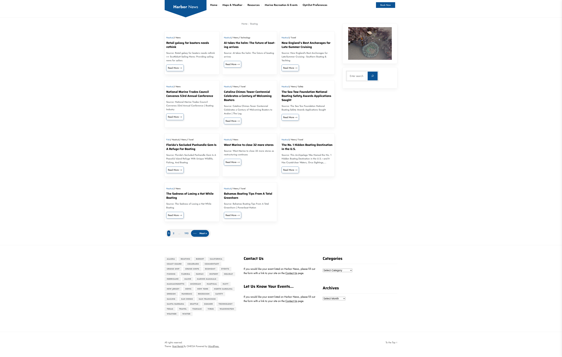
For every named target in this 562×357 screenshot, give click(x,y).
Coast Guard (174, 264)
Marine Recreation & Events (281, 5)
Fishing (171, 274)
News (178, 37)
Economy (210, 269)
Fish (168, 139)
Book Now (385, 5)
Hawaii (200, 274)
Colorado (193, 264)
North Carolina (223, 289)
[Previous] (354, 43)
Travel (293, 37)
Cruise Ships (192, 269)
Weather (172, 314)
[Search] (373, 75)
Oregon (171, 294)
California (216, 259)
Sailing (171, 299)
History (213, 274)
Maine (187, 279)
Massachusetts (175, 284)
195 (186, 233)
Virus (211, 309)
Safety (300, 86)
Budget (200, 259)
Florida (185, 274)
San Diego (187, 299)
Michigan (195, 284)
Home (213, 5)
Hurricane (173, 279)
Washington (227, 309)
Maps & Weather (232, 5)
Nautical (169, 37)
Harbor (185, 6)
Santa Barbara (175, 304)
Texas (170, 309)
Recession (204, 294)
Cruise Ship (173, 269)
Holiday (228, 274)
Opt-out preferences (315, 5)
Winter (186, 314)
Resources (253, 5)
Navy (225, 284)
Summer (208, 304)
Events (225, 269)
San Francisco (207, 299)
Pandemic (187, 294)
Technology (245, 37)
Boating (185, 259)
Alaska (171, 259)
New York (202, 289)
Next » (203, 233)
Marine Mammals (206, 279)
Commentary (212, 264)
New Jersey (173, 289)
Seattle (194, 304)
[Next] (386, 43)
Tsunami (197, 309)
